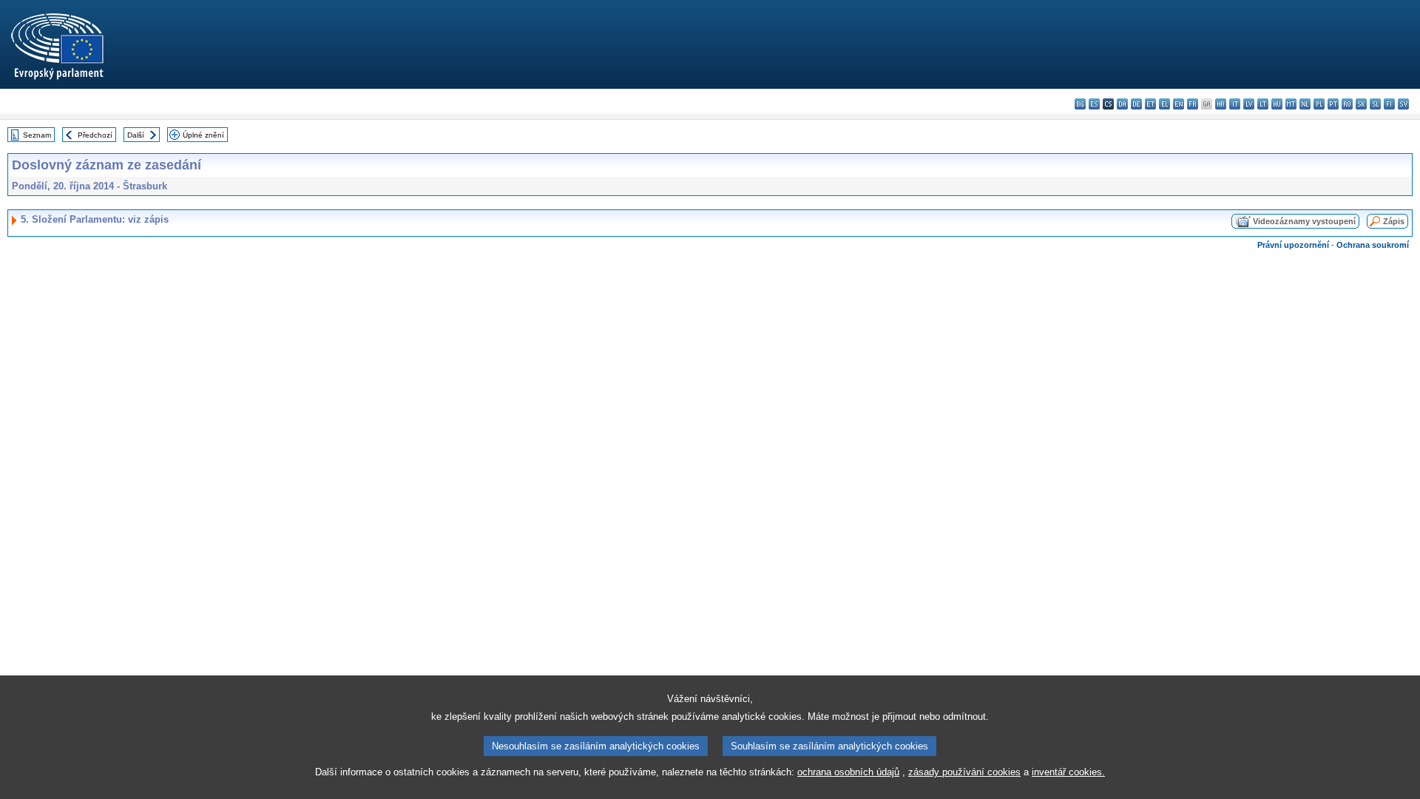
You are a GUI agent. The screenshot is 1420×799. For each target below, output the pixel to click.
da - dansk (1122, 103)
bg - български (1080, 103)
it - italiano (1234, 103)
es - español (1094, 103)
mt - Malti (1290, 103)
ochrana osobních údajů (848, 772)
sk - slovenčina (1361, 103)
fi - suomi (1389, 103)
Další (135, 135)
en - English (1178, 103)
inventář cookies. (1068, 772)
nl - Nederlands (1305, 103)
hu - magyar (1276, 103)
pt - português (1333, 103)
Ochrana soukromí (1372, 244)
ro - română (1347, 103)
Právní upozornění (1293, 244)
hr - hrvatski (1220, 103)
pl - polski (1319, 103)
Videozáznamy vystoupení (1304, 221)
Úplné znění (203, 135)
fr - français (1192, 103)
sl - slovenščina (1375, 103)
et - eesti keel (1150, 103)
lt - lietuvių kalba (1262, 103)
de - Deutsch (1136, 103)
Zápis (1393, 221)
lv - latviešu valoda (1248, 103)
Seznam (37, 135)
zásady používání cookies (964, 772)
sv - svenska (1403, 103)
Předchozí (95, 135)
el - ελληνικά (1164, 103)
